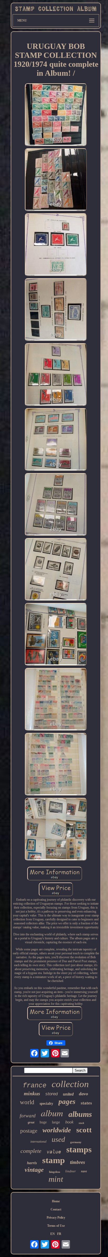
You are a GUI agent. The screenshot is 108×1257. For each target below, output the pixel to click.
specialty (46, 1104)
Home (56, 1201)
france (34, 1085)
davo (83, 1093)
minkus (32, 1093)
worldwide (56, 1130)
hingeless (54, 1171)
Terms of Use (56, 1226)
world (27, 1102)
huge (43, 1122)
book (69, 1122)
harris (32, 1163)
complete (30, 1151)
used (58, 1139)
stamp (53, 1160)
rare (84, 1171)
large (56, 1122)
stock (81, 1123)
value (54, 1151)
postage (28, 1131)
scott (84, 1130)
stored (51, 1093)
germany (76, 1142)
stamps (78, 1149)
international (38, 1141)
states (86, 1103)
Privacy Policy (56, 1217)
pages (66, 1102)
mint (55, 1179)
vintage (34, 1169)
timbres (77, 1162)
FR (59, 1234)
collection (70, 1084)
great (31, 1122)
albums (80, 1114)
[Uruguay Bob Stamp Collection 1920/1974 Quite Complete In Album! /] (56, 115)
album (52, 1113)
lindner (70, 1171)
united (68, 1094)
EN (52, 1234)
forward (28, 1115)
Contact (56, 1209)
